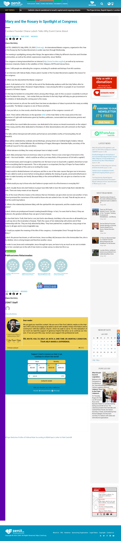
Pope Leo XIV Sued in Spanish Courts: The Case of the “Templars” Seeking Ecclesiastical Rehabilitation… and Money (108, 213)
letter (44, 115)
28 (94, 356)
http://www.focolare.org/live (54, 61)
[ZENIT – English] (15, 3)
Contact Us (110, 533)
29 (97, 356)
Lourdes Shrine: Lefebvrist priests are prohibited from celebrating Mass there (108, 252)
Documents (58, 3)
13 (115, 345)
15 (97, 348)
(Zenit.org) (40, 47)
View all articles (11, 314)
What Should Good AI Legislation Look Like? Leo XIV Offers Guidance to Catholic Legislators (104, 149)
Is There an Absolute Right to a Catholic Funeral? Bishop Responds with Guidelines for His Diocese (108, 240)
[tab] (98, 489)
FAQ (61, 533)
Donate (65, 3)
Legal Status (93, 533)
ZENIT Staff (25, 36)
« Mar (93, 360)
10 (104, 345)
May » (98, 360)
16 (101, 348)
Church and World (46, 3)
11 (108, 345)
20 (115, 348)
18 (108, 348)
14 (94, 348)
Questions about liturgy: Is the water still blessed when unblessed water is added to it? (108, 199)
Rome (38, 3)
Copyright (102, 533)
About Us (56, 533)
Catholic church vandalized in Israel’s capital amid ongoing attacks (34, 10)
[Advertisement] (46, 419)
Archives (34, 36)
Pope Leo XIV (31, 3)
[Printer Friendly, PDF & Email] (10, 251)
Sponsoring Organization (80, 533)
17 (104, 348)
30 (101, 356)
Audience (67, 533)
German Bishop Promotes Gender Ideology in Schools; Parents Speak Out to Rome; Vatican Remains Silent (108, 227)
